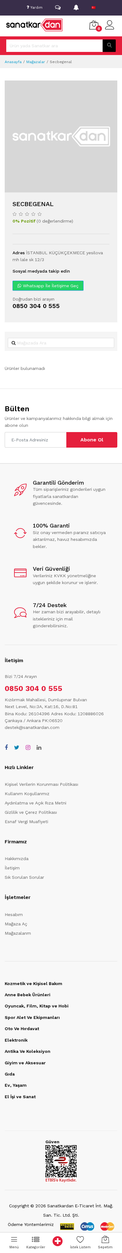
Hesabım (14, 914)
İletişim (12, 867)
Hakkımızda (16, 858)
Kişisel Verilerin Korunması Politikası (41, 784)
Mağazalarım (18, 933)
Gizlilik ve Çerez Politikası (31, 812)
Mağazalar (35, 62)
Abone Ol (91, 440)
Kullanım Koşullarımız (27, 793)
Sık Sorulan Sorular (24, 877)
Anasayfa (13, 62)
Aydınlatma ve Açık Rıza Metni (35, 802)
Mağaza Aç (16, 923)
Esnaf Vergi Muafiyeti (26, 821)
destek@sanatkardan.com (32, 727)
